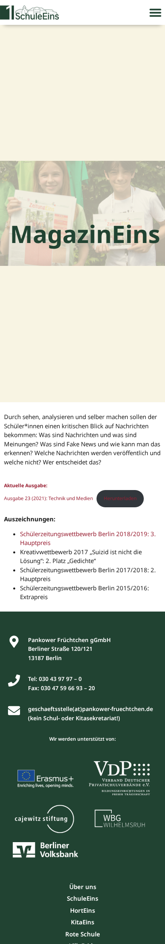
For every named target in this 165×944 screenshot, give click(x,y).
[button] (155, 12)
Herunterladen (120, 498)
